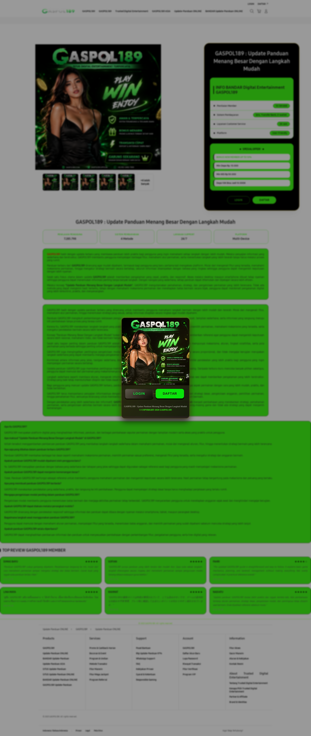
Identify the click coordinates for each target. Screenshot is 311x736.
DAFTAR (170, 393)
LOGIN (139, 393)
